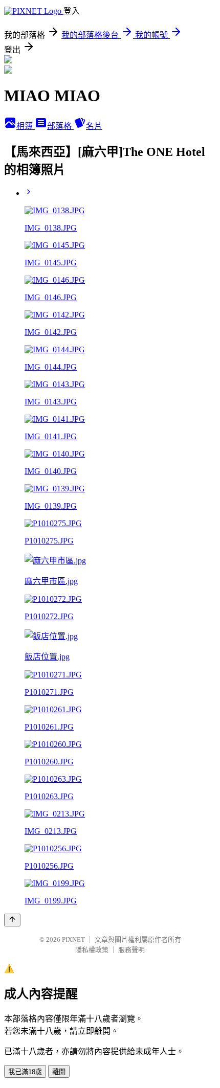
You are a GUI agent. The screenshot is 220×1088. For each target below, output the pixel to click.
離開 (58, 1072)
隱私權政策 (91, 950)
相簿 (25, 126)
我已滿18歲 (25, 1072)
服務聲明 (131, 950)
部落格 (60, 126)
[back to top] (12, 920)
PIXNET (73, 939)
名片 (94, 126)
